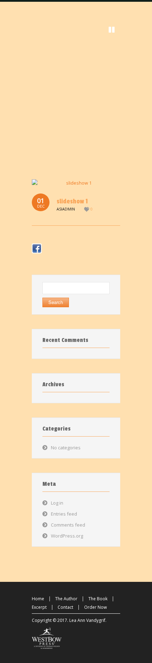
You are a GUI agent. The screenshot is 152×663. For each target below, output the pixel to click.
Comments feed (68, 525)
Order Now (95, 607)
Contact (65, 607)
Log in (57, 503)
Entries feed (64, 514)
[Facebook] (37, 248)
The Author (66, 599)
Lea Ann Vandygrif (87, 620)
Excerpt (39, 607)
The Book (97, 599)
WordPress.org (67, 536)
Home (38, 599)
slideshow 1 (72, 201)
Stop (112, 30)
